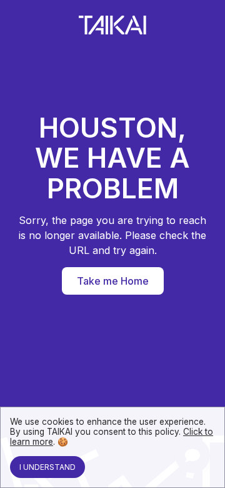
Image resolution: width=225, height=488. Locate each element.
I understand (47, 467)
